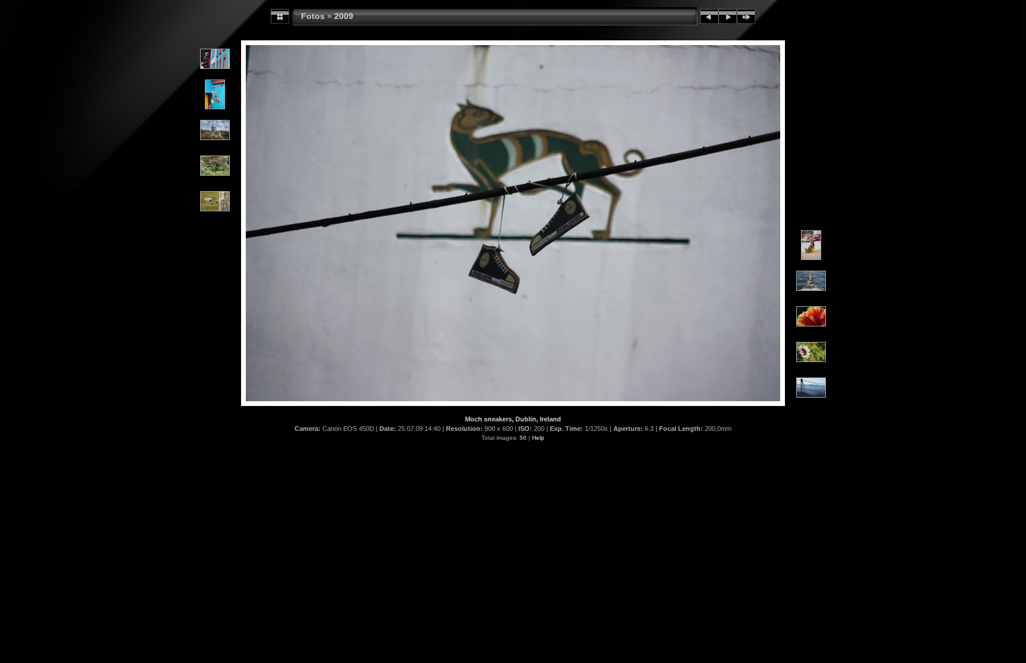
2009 (343, 16)
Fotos (313, 16)
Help (538, 437)
